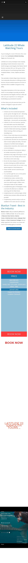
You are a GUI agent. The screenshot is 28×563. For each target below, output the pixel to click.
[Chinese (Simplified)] (10, 2)
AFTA (20, 211)
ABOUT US (3, 517)
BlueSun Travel (4, 211)
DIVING (2, 511)
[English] (8, 2)
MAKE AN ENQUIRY (6, 523)
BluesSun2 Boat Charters (8, 216)
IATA (8, 213)
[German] (15, 2)
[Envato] (4, 2)
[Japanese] (18, 2)
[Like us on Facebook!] (7, 532)
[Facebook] (2, 2)
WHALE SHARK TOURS (5, 513)
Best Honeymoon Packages (14, 220)
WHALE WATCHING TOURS (6, 515)
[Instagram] (9, 532)
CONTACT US (4, 518)
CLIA (13, 213)
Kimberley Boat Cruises (11, 218)
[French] (13, 2)
